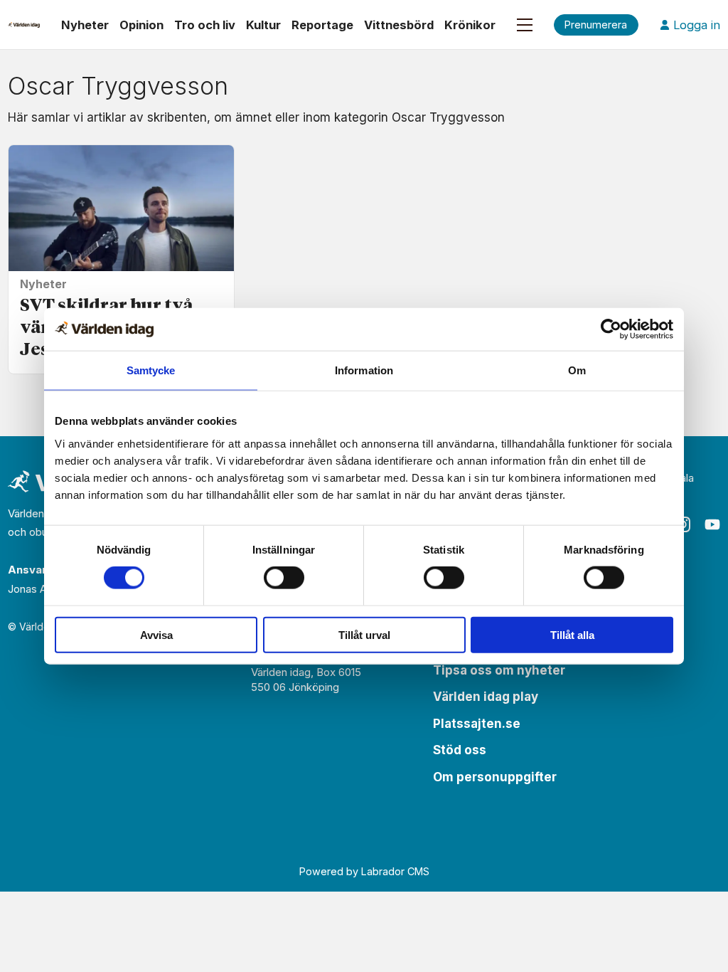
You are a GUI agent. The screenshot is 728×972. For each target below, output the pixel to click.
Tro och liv (204, 25)
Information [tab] (364, 370)
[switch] (284, 577)
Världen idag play (485, 697)
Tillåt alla (572, 634)
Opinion (141, 25)
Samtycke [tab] (151, 370)
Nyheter (85, 25)
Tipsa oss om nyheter (499, 670)
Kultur (263, 25)
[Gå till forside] (24, 25)
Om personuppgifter (495, 777)
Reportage (322, 25)
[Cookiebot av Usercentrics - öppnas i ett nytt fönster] (611, 329)
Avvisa (156, 634)
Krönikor (470, 25)
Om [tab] (577, 370)
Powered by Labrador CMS (364, 871)
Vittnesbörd (399, 25)
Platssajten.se (476, 724)
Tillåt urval (364, 634)
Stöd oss (459, 750)
